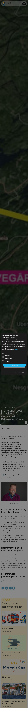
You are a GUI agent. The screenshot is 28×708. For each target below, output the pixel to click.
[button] (19, 372)
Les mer (16, 349)
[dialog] (14, 354)
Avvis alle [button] (14, 368)
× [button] (24, 335)
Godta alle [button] (14, 365)
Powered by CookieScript (7, 371)
